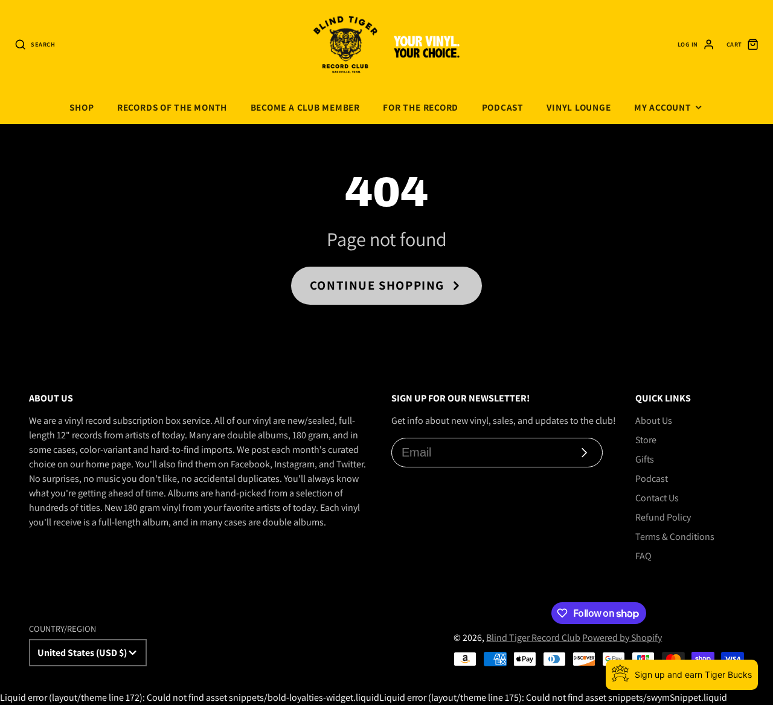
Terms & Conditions (674, 536)
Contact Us (657, 498)
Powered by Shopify (622, 637)
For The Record (420, 107)
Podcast (503, 107)
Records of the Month (172, 107)
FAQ (643, 556)
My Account (662, 107)
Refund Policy (663, 517)
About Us (653, 420)
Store (645, 440)
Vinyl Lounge (579, 107)
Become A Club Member (305, 107)
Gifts (644, 459)
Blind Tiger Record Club (533, 637)
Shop (81, 107)
